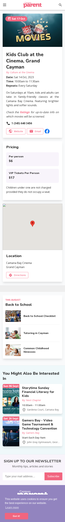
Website (18, 131)
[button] (4, 4)
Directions (20, 275)
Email (38, 131)
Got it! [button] (16, 516)
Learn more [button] (12, 507)
